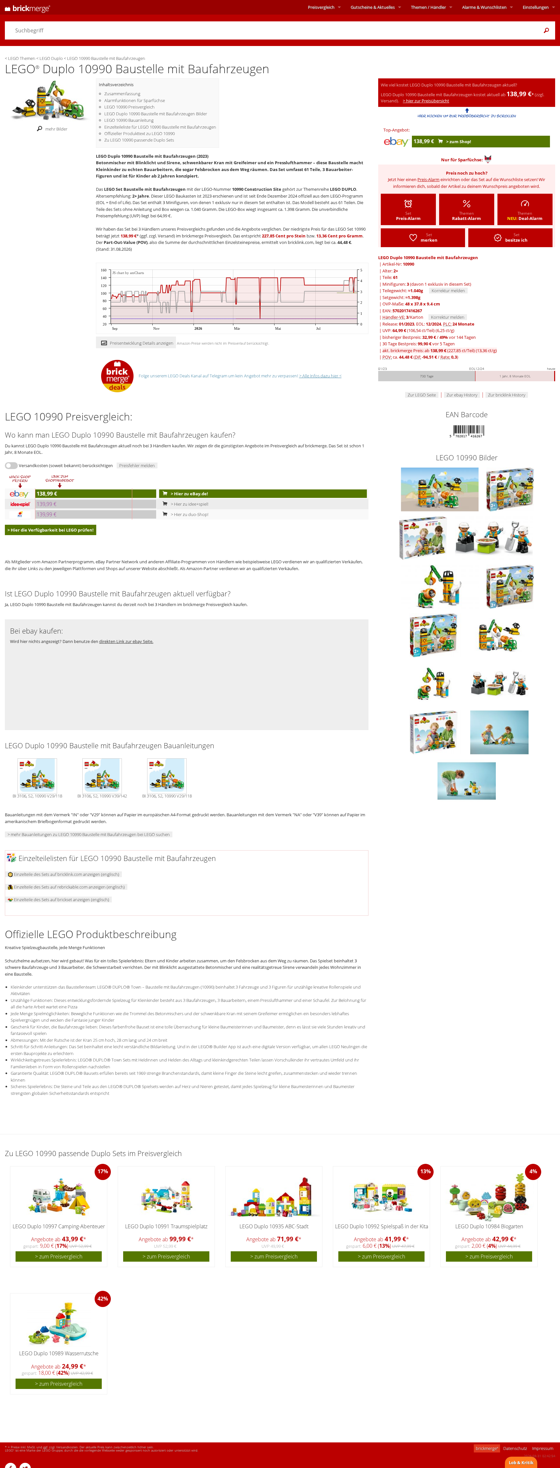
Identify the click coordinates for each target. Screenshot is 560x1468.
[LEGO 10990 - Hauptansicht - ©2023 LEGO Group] (440, 489)
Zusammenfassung (122, 94)
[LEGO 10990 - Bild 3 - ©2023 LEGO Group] (434, 683)
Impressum (542, 1448)
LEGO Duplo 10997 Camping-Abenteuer (59, 1226)
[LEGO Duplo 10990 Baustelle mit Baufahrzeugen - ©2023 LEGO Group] (50, 100)
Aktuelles (373, 7)
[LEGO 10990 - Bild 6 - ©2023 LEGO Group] (499, 732)
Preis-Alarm (428, 179)
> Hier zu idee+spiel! (189, 504)
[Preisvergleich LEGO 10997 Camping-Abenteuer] (59, 1197)
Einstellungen (536, 7)
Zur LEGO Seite (422, 395)
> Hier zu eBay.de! (189, 494)
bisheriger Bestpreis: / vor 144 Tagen (429, 337)
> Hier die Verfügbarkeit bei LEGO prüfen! (50, 530)
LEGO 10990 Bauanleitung (129, 120)
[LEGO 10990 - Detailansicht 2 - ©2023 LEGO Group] (440, 586)
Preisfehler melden (137, 465)
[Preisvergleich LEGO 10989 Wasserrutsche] (59, 1324)
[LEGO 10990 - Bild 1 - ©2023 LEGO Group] (434, 634)
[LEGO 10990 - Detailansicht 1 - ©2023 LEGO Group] (494, 537)
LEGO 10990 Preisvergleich (129, 107)
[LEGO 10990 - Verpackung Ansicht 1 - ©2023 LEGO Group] (510, 489)
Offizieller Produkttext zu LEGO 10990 (139, 133)
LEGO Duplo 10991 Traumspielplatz (166, 1226)
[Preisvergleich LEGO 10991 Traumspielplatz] (166, 1197)
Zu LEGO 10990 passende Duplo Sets (139, 140)
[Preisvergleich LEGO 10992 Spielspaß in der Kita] (381, 1197)
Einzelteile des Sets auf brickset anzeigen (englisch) (61, 899)
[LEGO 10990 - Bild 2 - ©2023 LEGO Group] (499, 634)
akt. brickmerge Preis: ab (439, 350)
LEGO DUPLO (343, 189)
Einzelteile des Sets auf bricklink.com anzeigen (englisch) (66, 874)
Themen (428, 7)
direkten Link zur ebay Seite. (126, 641)
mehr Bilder (56, 129)
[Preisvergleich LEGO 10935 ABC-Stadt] (274, 1197)
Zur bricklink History (506, 395)
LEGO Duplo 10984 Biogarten (489, 1226)
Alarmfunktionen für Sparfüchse (134, 100)
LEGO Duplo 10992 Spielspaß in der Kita (381, 1226)
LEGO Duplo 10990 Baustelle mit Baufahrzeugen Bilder (155, 114)
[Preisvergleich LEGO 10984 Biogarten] (489, 1197)
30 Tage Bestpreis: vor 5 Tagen (418, 344)
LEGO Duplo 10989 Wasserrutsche (59, 1353)
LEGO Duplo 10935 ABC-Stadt (274, 1226)
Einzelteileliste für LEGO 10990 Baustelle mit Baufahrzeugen (160, 127)
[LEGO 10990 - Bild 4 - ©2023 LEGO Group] (499, 683)
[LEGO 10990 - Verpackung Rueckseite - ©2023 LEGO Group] (424, 537)
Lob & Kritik (521, 1462)
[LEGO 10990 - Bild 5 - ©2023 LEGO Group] (434, 732)
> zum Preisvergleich (58, 1256)
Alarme (484, 7)
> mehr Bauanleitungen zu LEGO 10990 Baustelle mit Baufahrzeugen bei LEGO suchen (88, 834)
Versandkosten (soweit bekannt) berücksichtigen (66, 465)
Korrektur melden (448, 290)
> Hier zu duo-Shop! (189, 514)
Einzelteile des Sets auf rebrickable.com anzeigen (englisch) (69, 887)
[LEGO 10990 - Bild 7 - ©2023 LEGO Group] (466, 780)
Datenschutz (515, 1448)
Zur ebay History (462, 395)
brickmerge (487, 1448)
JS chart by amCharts (128, 273)
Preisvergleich (321, 7)
